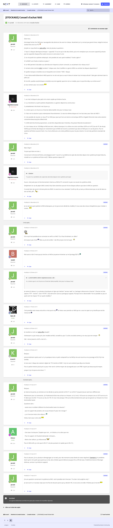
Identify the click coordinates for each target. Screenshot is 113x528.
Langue (6, 525)
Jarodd (12, 23)
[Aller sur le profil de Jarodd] (6, 23)
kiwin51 (12, 359)
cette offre (43, 48)
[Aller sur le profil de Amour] (13, 432)
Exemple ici (93, 458)
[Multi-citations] (24, 89)
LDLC (40, 68)
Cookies (13, 525)
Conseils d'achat (34, 23)
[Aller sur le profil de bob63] (13, 254)
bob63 (13, 260)
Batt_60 (13, 316)
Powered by (102, 525)
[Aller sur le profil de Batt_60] (13, 310)
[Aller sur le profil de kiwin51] (13, 353)
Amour (13, 438)
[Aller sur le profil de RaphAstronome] (13, 99)
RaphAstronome (13, 105)
